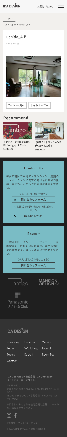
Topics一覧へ (16, 105)
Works (46, 342)
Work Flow (31, 348)
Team (10, 348)
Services (29, 342)
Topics (13, 24)
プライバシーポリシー (29, 423)
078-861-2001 (33, 216)
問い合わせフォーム (33, 199)
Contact (11, 361)
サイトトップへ (40, 105)
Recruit (28, 354)
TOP (5, 24)
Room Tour (48, 354)
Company (13, 342)
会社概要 (11, 423)
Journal (46, 348)
